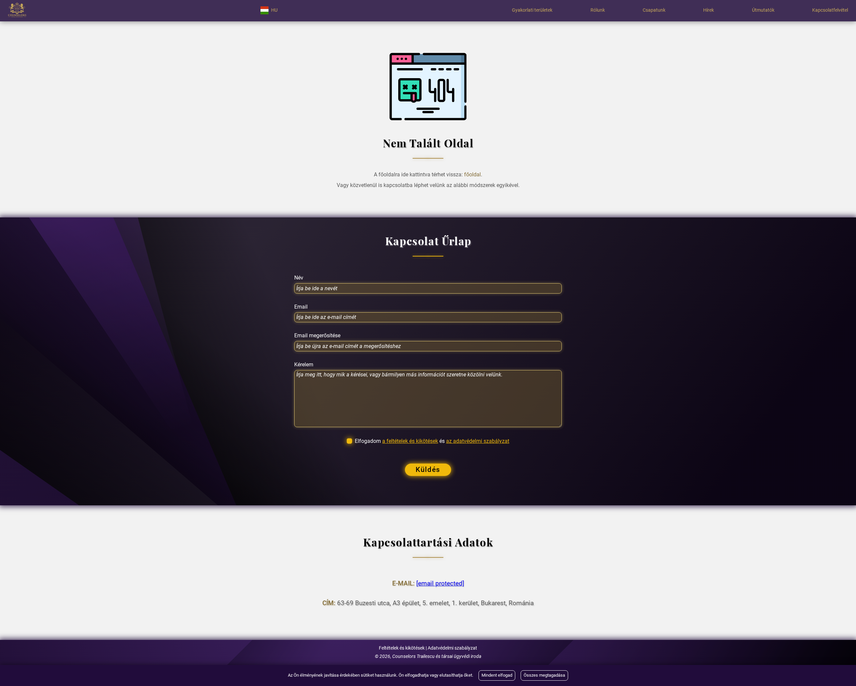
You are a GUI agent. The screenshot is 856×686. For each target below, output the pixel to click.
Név (298, 278)
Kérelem (303, 364)
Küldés (428, 470)
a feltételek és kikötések (410, 441)
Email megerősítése (317, 335)
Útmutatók (763, 10)
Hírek (708, 10)
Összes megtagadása (544, 675)
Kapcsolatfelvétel (830, 10)
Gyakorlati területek (532, 10)
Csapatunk (654, 10)
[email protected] (440, 583)
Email (301, 307)
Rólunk (598, 10)
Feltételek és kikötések (402, 648)
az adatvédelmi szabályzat (477, 441)
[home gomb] (17, 10)
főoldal (472, 174)
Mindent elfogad (496, 675)
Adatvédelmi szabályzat (452, 648)
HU (274, 10)
